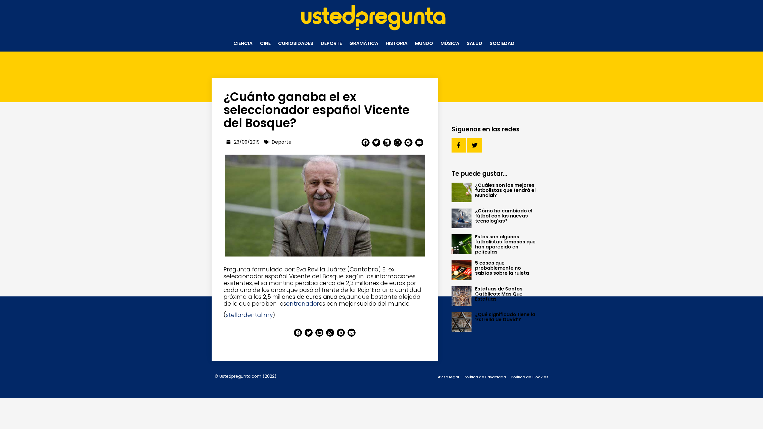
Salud (474, 43)
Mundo (424, 43)
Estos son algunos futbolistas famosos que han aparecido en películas (505, 244)
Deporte (331, 43)
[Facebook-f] (459, 145)
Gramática (363, 43)
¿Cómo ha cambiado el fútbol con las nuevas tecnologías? (503, 215)
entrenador (302, 304)
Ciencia (242, 43)
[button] (366, 143)
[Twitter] (474, 145)
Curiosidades (295, 43)
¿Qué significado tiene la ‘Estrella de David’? (505, 317)
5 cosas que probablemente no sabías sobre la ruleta (502, 267)
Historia (396, 43)
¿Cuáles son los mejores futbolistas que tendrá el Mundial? (505, 190)
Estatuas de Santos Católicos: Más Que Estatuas (498, 293)
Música (450, 43)
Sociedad (502, 43)
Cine (265, 43)
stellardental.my (249, 315)
